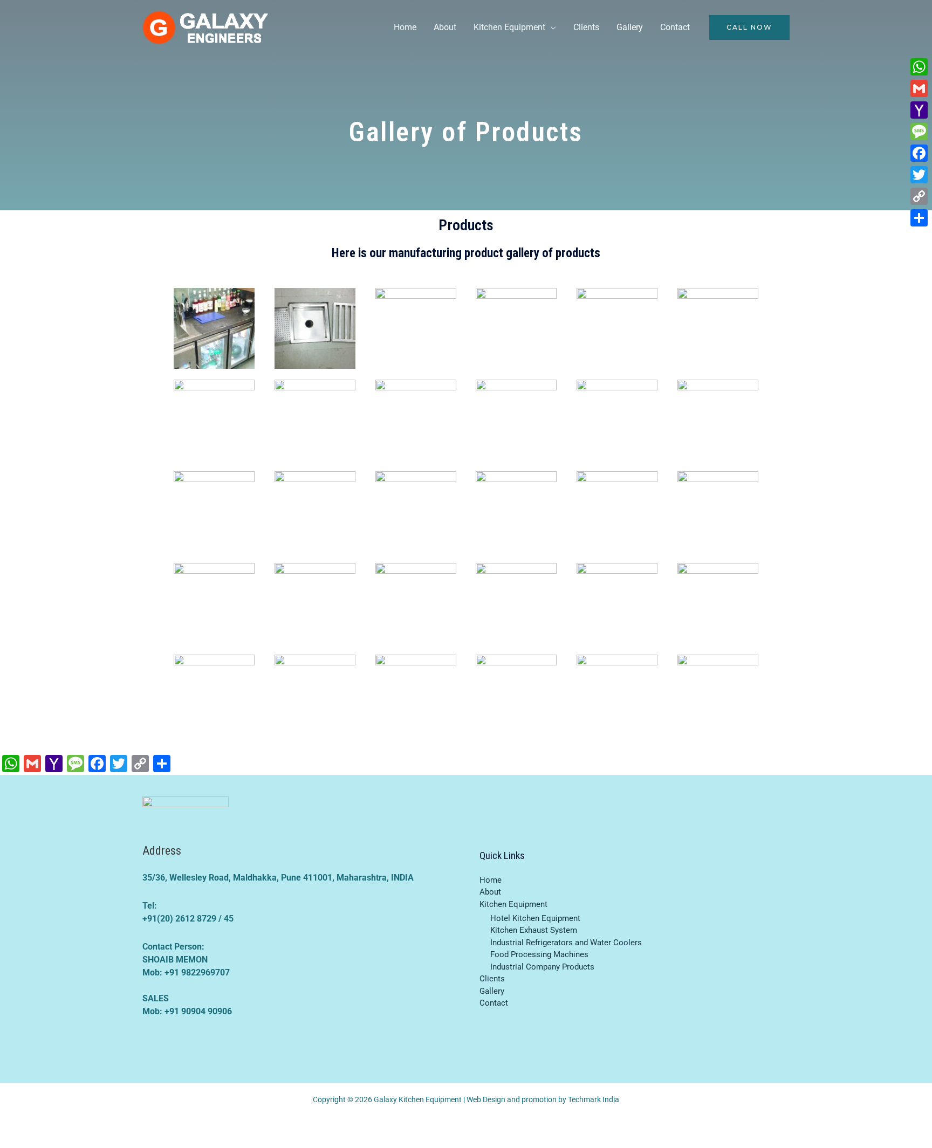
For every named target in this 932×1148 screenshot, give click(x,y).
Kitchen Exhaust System (533, 930)
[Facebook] (919, 153)
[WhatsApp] (919, 67)
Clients (586, 27)
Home (405, 27)
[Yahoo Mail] (919, 110)
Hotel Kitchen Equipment (535, 918)
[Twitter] (919, 174)
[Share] (919, 218)
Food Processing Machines (539, 954)
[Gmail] (919, 88)
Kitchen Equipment (509, 27)
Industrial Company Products (542, 967)
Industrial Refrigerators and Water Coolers (566, 942)
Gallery (629, 27)
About (445, 27)
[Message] (919, 131)
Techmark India (593, 1099)
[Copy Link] (919, 196)
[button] (749, 27)
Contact (675, 27)
